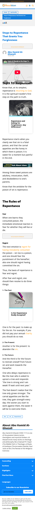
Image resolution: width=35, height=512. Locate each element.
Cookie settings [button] (6, 508)
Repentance (17, 417)
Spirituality (13, 12)
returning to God (24, 90)
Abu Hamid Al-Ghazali (15, 53)
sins (5, 417)
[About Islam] (9, 5)
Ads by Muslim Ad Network (17, 1)
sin (16, 349)
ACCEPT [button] (15, 508)
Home (5, 12)
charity (28, 333)
